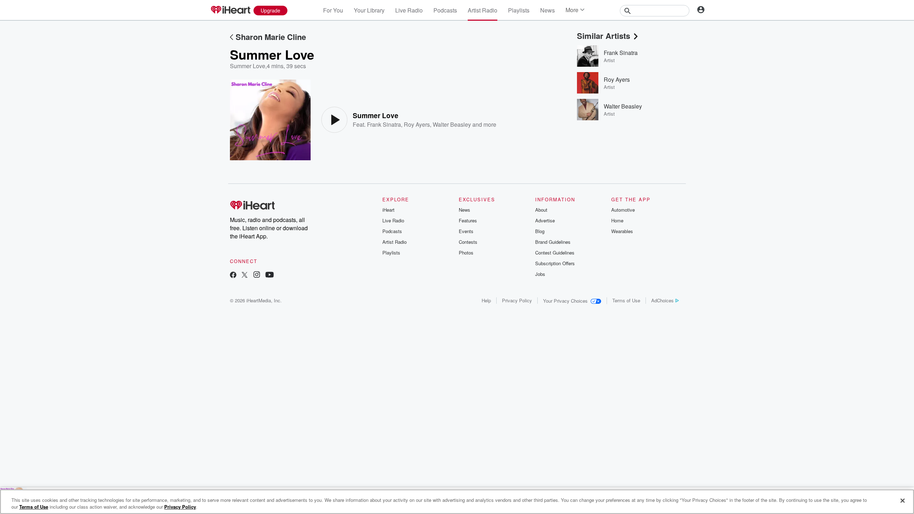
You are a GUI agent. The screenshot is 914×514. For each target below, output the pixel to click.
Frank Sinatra (384, 124)
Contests (468, 241)
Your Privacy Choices (565, 300)
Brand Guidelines (553, 241)
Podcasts (445, 10)
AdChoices (662, 300)
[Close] (902, 501)
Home (617, 220)
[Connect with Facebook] (233, 275)
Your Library (369, 10)
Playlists (518, 10)
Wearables (622, 231)
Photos (466, 252)
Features (468, 220)
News (547, 10)
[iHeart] (230, 10)
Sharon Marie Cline (271, 36)
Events (466, 231)
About (541, 209)
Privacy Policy (517, 300)
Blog (539, 231)
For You (333, 10)
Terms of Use (626, 300)
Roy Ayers (417, 124)
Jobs (540, 274)
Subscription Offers (555, 263)
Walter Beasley (452, 124)
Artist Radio (482, 10)
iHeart (388, 209)
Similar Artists (603, 35)
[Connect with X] (244, 275)
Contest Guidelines (554, 252)
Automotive (623, 209)
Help (486, 300)
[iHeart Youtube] (269, 275)
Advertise (545, 220)
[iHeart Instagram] (256, 275)
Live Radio (409, 10)
